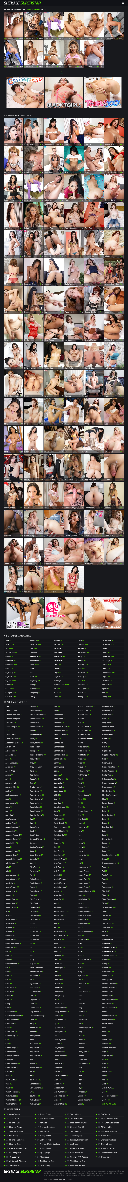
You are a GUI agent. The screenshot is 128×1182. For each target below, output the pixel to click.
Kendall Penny (60, 883)
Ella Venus (35, 871)
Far (32, 947)
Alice (9, 759)
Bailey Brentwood (13, 943)
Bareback (11, 660)
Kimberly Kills (60, 919)
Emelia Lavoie (36, 883)
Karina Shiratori (61, 831)
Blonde (10, 689)
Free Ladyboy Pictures (18, 1148)
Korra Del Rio (60, 931)
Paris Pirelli (83, 1020)
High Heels (59, 652)
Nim (81, 927)
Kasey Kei (59, 843)
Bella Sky (10, 992)
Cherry (33, 739)
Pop (81, 1084)
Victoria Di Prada (110, 988)
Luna (57, 1060)
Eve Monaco (36, 939)
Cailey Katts (11, 1080)
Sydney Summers (110, 863)
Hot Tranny (13, 1136)
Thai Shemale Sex (77, 1161)
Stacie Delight (108, 839)
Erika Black (35, 903)
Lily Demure (60, 1028)
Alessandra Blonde (14, 743)
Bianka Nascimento (14, 1016)
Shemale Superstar (58, 1179)
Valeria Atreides (109, 947)
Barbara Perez (12, 963)
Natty (81, 895)
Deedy (33, 831)
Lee (56, 971)
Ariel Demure (12, 863)
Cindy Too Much (37, 767)
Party (81, 656)
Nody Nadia (83, 939)
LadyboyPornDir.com (109, 1153)
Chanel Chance (37, 719)
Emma (33, 887)
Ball (8, 951)
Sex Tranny (105, 1114)
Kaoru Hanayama (62, 827)
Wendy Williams (109, 1016)
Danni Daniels (36, 811)
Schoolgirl (83, 689)
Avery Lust (11, 923)
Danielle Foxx (36, 807)
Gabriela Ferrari (36, 971)
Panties (82, 648)
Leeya (57, 976)
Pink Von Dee (84, 1064)
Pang (81, 1008)
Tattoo (106, 664)
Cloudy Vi (34, 779)
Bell (8, 980)
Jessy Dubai (60, 791)
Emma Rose (36, 891)
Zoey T (106, 1100)
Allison (9, 775)
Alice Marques (12, 763)
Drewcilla (34, 859)
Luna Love (59, 1064)
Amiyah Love (12, 803)
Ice (32, 1076)
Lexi (56, 1000)
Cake (9, 1084)
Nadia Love (83, 827)
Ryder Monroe (109, 731)
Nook (80, 951)
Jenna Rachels (61, 755)
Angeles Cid (12, 831)
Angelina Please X (14, 835)
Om (80, 988)
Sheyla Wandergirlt (110, 795)
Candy (9, 1088)
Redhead (83, 685)
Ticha (105, 903)
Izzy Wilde (35, 1096)
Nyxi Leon (83, 976)
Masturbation (61, 685)
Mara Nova (59, 1084)
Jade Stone (35, 1100)
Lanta (57, 959)
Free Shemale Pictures (110, 1123)
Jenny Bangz (60, 767)
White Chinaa (108, 1020)
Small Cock (108, 640)
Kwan (57, 943)
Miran (82, 799)
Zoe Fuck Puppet (110, 1096)
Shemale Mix (14, 1123)
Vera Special (108, 980)
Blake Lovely (12, 1036)
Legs (57, 672)
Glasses (58, 640)
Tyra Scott (107, 927)
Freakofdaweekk (37, 967)
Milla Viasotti (84, 771)
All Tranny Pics (15, 1153)
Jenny (57, 763)
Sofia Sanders (108, 815)
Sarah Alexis (108, 763)
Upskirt (106, 689)
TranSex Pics (75, 1131)
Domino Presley (37, 847)
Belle (9, 1000)
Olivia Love (83, 984)
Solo (106, 652)
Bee (8, 971)
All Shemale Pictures (17, 1161)
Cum (33, 648)
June (57, 811)
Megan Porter (84, 727)
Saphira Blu (108, 751)
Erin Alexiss (35, 907)
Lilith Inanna (60, 1020)
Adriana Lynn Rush (14, 715)
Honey (33, 1064)
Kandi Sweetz (60, 823)
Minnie (81, 787)
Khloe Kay (59, 899)
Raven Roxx (107, 715)
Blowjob (11, 693)
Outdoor (83, 644)
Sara (105, 759)
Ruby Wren (107, 723)
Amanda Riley (12, 787)
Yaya (105, 1052)
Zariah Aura (108, 1088)
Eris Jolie (34, 911)
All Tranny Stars (107, 1127)
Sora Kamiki (107, 827)
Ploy (81, 1072)
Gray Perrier (35, 1012)
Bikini (9, 685)
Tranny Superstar (108, 1148)
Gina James (35, 988)
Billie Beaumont (12, 1020)
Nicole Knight (84, 907)
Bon (8, 1044)
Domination (35, 660)
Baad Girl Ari (12, 935)
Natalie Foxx (84, 879)
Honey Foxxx (36, 1068)
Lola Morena (60, 1052)
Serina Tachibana (110, 783)
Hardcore (60, 648)
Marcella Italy (60, 1088)
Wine (105, 1028)
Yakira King (107, 1040)
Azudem (10, 931)
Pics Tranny (44, 1131)
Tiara (105, 895)
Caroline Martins (13, 1104)
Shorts (82, 693)
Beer (9, 976)
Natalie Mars (84, 883)
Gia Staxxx (35, 976)
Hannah (33, 1032)
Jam (57, 707)
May (81, 723)
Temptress (107, 887)
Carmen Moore (13, 1100)
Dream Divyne (36, 855)
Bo (8, 1040)
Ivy (32, 1092)
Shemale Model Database (50, 1144)
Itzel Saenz (35, 1080)
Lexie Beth (59, 1004)
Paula (81, 1036)
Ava (8, 911)
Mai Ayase (59, 1068)
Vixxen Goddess (109, 1008)
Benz (9, 1008)
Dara (33, 823)
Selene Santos (109, 779)
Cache (9, 1076)
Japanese (59, 660)
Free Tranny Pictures (78, 1123)
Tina (104, 911)
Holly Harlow (36, 1048)
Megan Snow (84, 731)
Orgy (81, 640)
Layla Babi (59, 963)
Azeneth (10, 927)
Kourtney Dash (61, 935)
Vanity (105, 963)
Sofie (105, 819)
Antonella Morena (14, 859)
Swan (105, 859)
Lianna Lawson (61, 1008)
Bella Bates (11, 988)
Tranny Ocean (45, 1114)
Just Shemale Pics (47, 1119)
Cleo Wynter (36, 775)
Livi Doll (58, 1044)
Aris (8, 871)
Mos (81, 815)
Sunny (106, 851)
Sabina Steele (109, 735)
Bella (9, 984)
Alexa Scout (11, 747)
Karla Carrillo (60, 835)
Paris (81, 1016)
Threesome (108, 672)
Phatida (82, 1056)
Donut (33, 851)
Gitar (33, 996)
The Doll (106, 891)
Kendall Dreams (61, 879)
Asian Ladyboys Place (109, 1119)
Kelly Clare (59, 867)
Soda (105, 807)
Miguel (82, 767)
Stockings (107, 660)
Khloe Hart (59, 895)
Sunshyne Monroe (110, 855)
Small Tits (108, 644)
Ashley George (13, 879)
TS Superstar (14, 1157)
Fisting (33, 685)
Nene (81, 903)
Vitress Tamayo (110, 1000)
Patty (81, 1032)
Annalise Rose (12, 855)
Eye (32, 943)
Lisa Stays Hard (61, 1040)
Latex (57, 664)
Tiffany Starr (109, 907)
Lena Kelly (59, 988)
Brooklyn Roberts (13, 1056)
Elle (32, 875)
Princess (82, 1092)
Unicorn (106, 935)
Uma (105, 931)
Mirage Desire (84, 795)
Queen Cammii (85, 1100)
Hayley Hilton (36, 1036)
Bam (9, 955)
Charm (33, 731)
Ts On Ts (107, 681)
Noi (80, 947)
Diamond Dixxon (37, 839)
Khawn (58, 891)
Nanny (81, 847)
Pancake (82, 1004)
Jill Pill (57, 795)
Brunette (35, 640)
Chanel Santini (36, 727)
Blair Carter (11, 1032)
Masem (82, 719)
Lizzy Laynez (60, 1048)
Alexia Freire (11, 751)
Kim (56, 903)
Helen (33, 1040)
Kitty (57, 927)
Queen (82, 1096)
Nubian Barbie (84, 959)
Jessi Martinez (61, 779)
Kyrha (57, 951)
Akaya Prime (12, 735)
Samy (105, 743)
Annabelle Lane (13, 851)
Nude (57, 693)
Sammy (106, 739)
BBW (9, 668)
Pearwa (82, 1048)
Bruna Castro (12, 1068)
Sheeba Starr (108, 791)
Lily (56, 1024)
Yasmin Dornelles (110, 1048)
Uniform (107, 685)
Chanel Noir (35, 723)
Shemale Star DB (16, 1131)
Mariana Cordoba (86, 707)
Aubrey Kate (12, 899)
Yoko (105, 1064)
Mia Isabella (84, 751)
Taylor (105, 883)
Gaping (34, 697)
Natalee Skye (84, 867)
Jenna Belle (60, 743)
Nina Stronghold (85, 931)
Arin (8, 867)
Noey (81, 943)
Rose (105, 719)
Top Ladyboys (75, 1114)
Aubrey (10, 895)
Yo (105, 1060)
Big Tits (11, 681)
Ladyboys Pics (45, 1140)
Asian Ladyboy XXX (78, 1136)
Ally (8, 779)
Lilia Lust (58, 1016)
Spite (105, 831)
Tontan (106, 919)
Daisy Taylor (36, 803)
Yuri (105, 1080)
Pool (81, 668)
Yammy (106, 1044)
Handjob (59, 644)
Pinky (81, 1068)
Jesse (58, 775)
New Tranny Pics (76, 1153)
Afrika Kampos (13, 727)
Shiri (105, 799)
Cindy (33, 763)
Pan (81, 1000)
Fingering (35, 681)
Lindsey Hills (60, 1032)
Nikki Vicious (84, 923)
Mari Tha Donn (61, 1096)
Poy (80, 1088)
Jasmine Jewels (62, 727)
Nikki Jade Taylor (86, 915)
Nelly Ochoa (84, 899)
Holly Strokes (36, 1056)
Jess (56, 771)
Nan (81, 835)
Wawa (106, 1012)
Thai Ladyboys (106, 1144)
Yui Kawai (107, 1072)
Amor (9, 807)
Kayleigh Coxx (60, 859)
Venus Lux (107, 976)
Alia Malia (11, 755)
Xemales (43, 1123)
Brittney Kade (12, 1052)
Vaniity (106, 959)
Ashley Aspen (12, 875)
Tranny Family (45, 1148)
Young (106, 697)
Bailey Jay (11, 947)
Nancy (81, 843)
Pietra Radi (83, 1060)
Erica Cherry (36, 899)
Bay (8, 967)
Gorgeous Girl (36, 1000)
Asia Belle (11, 883)
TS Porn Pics (14, 1119)
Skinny (83, 697)
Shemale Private (15, 1127)
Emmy (33, 895)
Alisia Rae (11, 767)
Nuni (81, 963)
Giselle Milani (35, 992)
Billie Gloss (11, 1024)
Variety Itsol (108, 971)
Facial (34, 668)
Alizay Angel (12, 771)
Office (57, 697)
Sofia (105, 811)
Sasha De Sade (109, 771)
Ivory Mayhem (36, 1088)
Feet (33, 672)
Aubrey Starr (12, 903)
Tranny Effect (14, 1165)
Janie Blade (60, 719)
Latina (58, 668)
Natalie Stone (84, 887)
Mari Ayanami (60, 1092)
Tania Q (107, 875)
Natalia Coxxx (84, 875)
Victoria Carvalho (110, 984)
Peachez (82, 1044)
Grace (33, 1004)
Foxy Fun (34, 963)
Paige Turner (84, 992)
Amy (9, 811)
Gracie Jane (35, 1008)
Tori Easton (108, 923)
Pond (81, 1076)
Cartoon (34, 707)
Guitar (33, 1020)
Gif (32, 980)
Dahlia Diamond (36, 799)
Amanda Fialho (13, 783)
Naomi (82, 851)
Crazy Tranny (14, 1114)
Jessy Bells (59, 787)
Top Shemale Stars (47, 1161)
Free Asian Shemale (109, 1131)
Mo (80, 803)
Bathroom (11, 664)
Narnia (81, 859)
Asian (10, 644)
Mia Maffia (83, 755)
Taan (105, 867)
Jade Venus (35, 1104)
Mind (81, 783)
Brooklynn (11, 1060)
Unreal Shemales (77, 1148)
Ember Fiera (36, 879)
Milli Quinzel (83, 775)
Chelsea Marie (36, 735)
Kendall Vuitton (60, 887)
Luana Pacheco (60, 1056)
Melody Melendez (85, 739)
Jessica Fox (59, 783)
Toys (106, 677)
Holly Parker (35, 1052)
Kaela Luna (59, 815)
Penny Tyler (84, 1052)
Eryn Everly (35, 919)
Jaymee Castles (61, 735)
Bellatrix (9, 996)
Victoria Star (107, 996)
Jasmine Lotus (61, 731)
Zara (105, 1084)
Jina (57, 799)
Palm (81, 996)
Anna (9, 847)
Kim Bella (58, 907)
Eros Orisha (35, 915)
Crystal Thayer (37, 787)
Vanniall (106, 967)
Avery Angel (12, 919)
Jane (56, 711)
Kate (57, 847)
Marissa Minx (84, 715)
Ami (8, 799)
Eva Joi (34, 923)
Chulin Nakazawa (38, 755)
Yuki (105, 1076)
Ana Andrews (12, 819)
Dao (32, 819)
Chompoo (34, 751)
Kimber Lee (60, 915)
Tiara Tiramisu (109, 899)
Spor (105, 835)
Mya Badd (83, 819)
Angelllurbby (12, 843)
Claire (33, 771)
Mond (81, 807)
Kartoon (58, 839)
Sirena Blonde (108, 803)
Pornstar (83, 672)
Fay (32, 951)
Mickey (82, 759)
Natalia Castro (85, 871)
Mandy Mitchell (61, 1076)
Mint (81, 791)
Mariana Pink (84, 711)
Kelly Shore (59, 871)
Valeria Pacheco (109, 951)
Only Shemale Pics (77, 1165)
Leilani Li (58, 984)
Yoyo (105, 1068)
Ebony (34, 664)
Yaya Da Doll (107, 1056)
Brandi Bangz (12, 1048)
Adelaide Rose (12, 711)
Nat (80, 863)
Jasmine (59, 723)
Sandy (106, 747)
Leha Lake (58, 980)
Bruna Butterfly (13, 1064)
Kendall (58, 875)
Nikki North (83, 919)
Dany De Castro (37, 815)
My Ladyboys (45, 1153)
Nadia (81, 823)
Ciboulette (35, 759)
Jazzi (57, 739)
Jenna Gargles (61, 751)
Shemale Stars (15, 1144)
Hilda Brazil (35, 1044)
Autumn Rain (12, 907)
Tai (104, 871)
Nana (81, 839)
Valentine (107, 943)
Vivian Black (108, 1004)
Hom (33, 1060)
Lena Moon (59, 992)
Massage (59, 681)
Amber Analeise (13, 795)
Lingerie (59, 677)
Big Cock (11, 677)
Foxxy (34, 959)
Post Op (82, 677)
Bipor (9, 1028)
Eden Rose (35, 867)
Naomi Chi (83, 855)
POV (81, 681)
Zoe (105, 1092)
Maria (57, 1100)
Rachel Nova (108, 711)
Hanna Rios (35, 1028)
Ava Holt (10, 915)
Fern (33, 955)
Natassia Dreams (86, 891)
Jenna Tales (60, 759)
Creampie (35, 644)
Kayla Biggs (59, 855)
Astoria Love (11, 891)
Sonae (105, 823)
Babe (9, 656)
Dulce (33, 863)
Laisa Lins (59, 955)
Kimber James (61, 911)
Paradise (82, 1012)
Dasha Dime (35, 827)
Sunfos (105, 847)
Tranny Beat (106, 1136)
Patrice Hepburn (85, 1028)
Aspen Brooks (12, 887)
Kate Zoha (59, 851)
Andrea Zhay (11, 823)
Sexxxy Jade (108, 787)
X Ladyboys (44, 1157)
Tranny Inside (106, 1157)
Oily (80, 980)
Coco (33, 783)
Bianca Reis (11, 1012)
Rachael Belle (108, 707)
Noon (81, 955)
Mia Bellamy (84, 747)
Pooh (81, 1080)
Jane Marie (59, 715)
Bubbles (10, 1072)
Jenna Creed (60, 747)
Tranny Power (45, 1136)
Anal (9, 640)
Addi (9, 707)
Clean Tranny (45, 1165)
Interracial (59, 656)
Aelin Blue (11, 723)
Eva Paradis (35, 935)
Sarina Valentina (110, 767)
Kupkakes (59, 939)
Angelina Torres (13, 839)
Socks (105, 648)
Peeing (82, 660)
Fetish (33, 677)
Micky (81, 763)
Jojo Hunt (58, 803)
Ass (9, 648)
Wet (105, 693)
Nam (81, 831)
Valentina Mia (108, 939)
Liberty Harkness (61, 1012)
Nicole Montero (85, 911)
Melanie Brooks (85, 735)
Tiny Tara (107, 915)
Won (104, 1036)
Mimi (81, 779)
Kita (56, 923)
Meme (82, 743)
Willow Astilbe (108, 1024)
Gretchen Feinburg (38, 1016)
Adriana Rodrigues (14, 719)
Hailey (33, 1024)
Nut (80, 967)
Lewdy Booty (60, 996)
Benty (9, 1004)
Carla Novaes (12, 1096)
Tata (105, 879)
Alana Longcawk (13, 739)
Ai (8, 731)
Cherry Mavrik (36, 743)
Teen (106, 668)
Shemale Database (47, 1127)
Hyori (33, 1072)
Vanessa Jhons (109, 955)
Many (57, 1080)
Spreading (108, 656)
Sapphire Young (110, 755)
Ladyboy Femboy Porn (79, 1140)
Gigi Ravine (35, 984)
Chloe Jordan (36, 747)
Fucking (35, 689)
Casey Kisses (36, 711)
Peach (81, 1040)
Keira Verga (60, 863)
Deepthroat (35, 656)
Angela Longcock (13, 827)
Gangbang (35, 693)
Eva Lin (34, 927)
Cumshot (35, 652)
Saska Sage (107, 775)
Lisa (56, 1036)
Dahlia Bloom (36, 791)
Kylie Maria (59, 947)
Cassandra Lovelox (38, 715)
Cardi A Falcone (13, 1092)
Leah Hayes (59, 967)
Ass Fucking (11, 652)
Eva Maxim (35, 931)
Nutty (81, 971)
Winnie (106, 1032)
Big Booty (11, 672)
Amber (9, 791)
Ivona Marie (35, 1084)
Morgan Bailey (85, 811)
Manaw (58, 1072)
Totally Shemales (77, 1119)
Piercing (83, 664)
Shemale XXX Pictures (79, 1157)
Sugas (106, 843)
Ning (81, 935)
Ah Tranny (74, 1144)
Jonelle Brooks (61, 807)
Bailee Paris (11, 939)
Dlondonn (35, 843)
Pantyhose (83, 652)
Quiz (81, 1104)
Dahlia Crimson (37, 795)
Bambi (9, 959)
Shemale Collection (16, 1140)
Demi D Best (36, 835)
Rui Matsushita (109, 727)
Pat (80, 1024)
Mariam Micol (60, 1104)
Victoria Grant (108, 992)
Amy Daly (10, 815)
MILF (57, 689)
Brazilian (11, 697)
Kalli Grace (59, 819)
